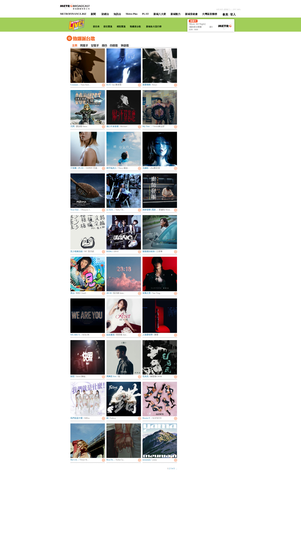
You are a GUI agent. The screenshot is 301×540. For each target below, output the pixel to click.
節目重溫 (107, 26)
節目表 (96, 26)
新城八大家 (159, 14)
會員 (225, 14)
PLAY (145, 14)
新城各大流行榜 (153, 26)
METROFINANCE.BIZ (73, 14)
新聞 (93, 14)
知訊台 (117, 14)
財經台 (105, 14)
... (176, 468)
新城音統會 (191, 14)
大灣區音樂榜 (209, 14)
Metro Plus (131, 14)
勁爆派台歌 (135, 26)
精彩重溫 (121, 26)
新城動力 (176, 14)
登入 (233, 14)
